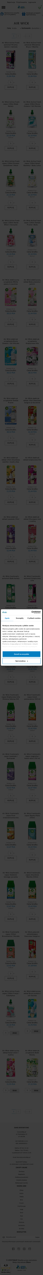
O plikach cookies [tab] (34, 618)
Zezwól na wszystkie (21, 654)
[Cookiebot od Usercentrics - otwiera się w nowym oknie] (31, 612)
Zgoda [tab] (7, 618)
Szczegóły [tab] (19, 618)
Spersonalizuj (20, 661)
